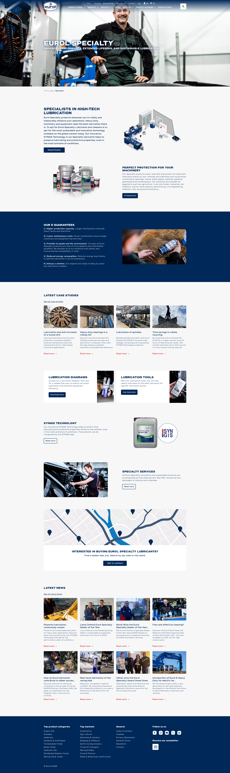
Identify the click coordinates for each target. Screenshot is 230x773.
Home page (49, 91)
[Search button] (183, 6)
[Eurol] (52, 6)
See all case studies (53, 302)
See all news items (53, 594)
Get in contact (115, 563)
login (139, 3)
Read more (49, 354)
